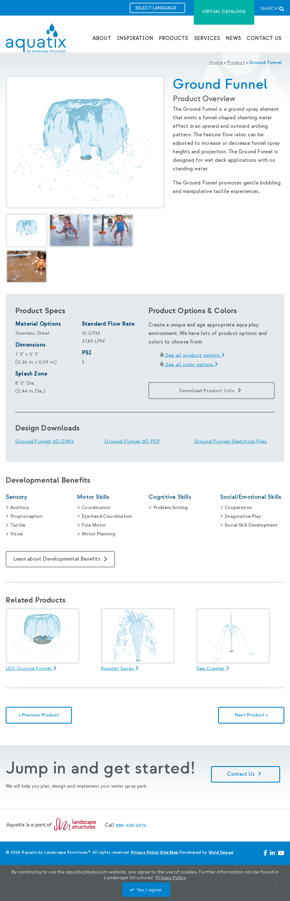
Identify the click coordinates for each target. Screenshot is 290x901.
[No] (277, 884)
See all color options (189, 365)
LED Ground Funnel (29, 668)
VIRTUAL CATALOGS (224, 11)
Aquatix (36, 42)
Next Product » (251, 715)
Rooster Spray (118, 668)
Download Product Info (206, 391)
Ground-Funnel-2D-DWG (44, 441)
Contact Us (241, 774)
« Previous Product (39, 715)
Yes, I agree (149, 890)
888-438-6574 (131, 825)
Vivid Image (220, 852)
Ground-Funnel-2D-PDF (132, 441)
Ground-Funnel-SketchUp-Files (230, 441)
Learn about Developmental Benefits (57, 559)
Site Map (169, 852)
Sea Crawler (211, 668)
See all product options (192, 355)
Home (216, 62)
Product (235, 62)
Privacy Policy (145, 852)
